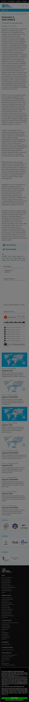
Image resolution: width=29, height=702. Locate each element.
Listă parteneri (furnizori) (4, 695)
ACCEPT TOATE (14, 698)
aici (7, 681)
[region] (14, 684)
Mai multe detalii (17, 675)
